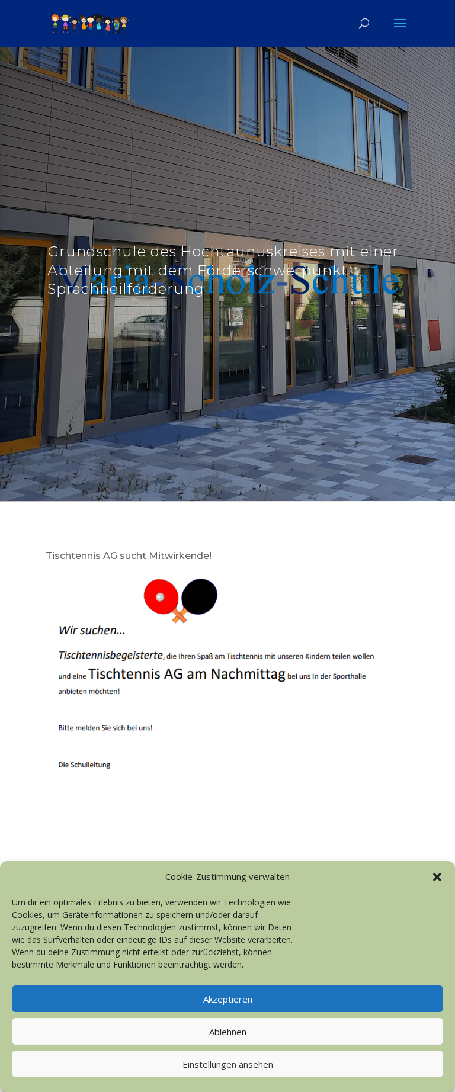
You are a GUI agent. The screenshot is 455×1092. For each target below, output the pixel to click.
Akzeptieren (227, 999)
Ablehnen (227, 1032)
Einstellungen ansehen (227, 1064)
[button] (437, 877)
